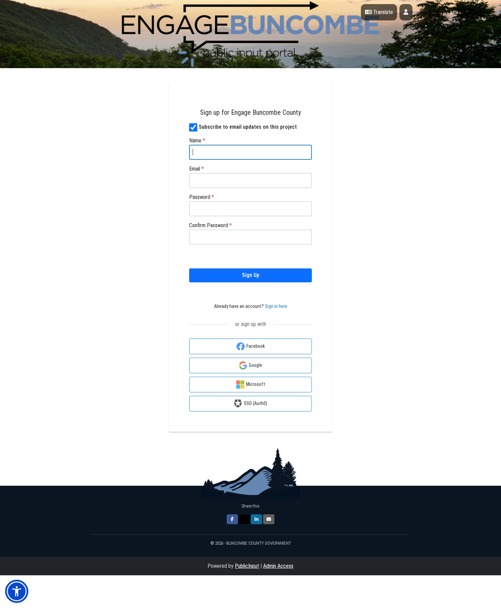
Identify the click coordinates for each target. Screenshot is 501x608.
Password (201, 197)
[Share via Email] (268, 519)
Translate (382, 12)
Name (197, 140)
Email (196, 169)
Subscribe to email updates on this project (248, 127)
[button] (17, 591)
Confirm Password (210, 225)
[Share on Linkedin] (256, 519)
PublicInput (247, 566)
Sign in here (276, 306)
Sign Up (250, 275)
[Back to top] (438, 584)
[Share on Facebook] (232, 519)
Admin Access (278, 566)
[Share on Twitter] (244, 519)
